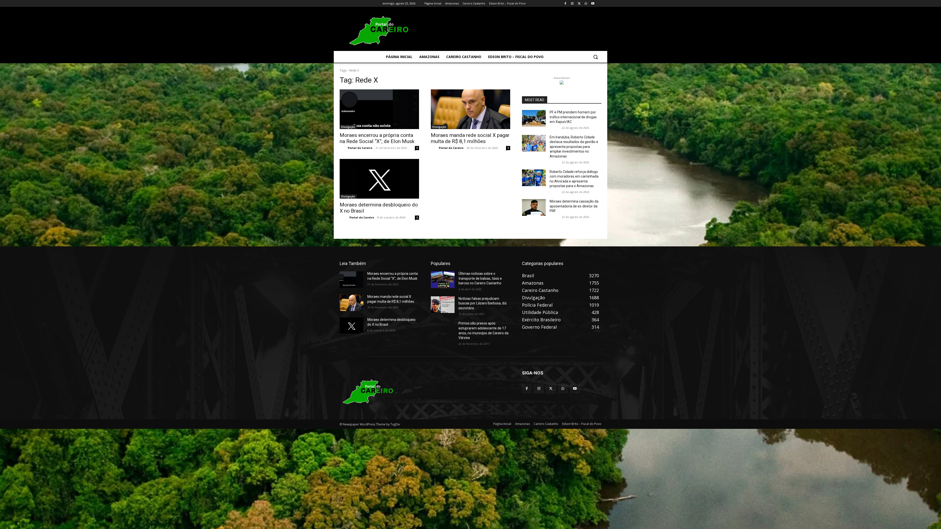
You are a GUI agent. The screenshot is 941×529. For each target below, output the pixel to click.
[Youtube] (592, 3)
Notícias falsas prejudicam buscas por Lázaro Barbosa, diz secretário (482, 303)
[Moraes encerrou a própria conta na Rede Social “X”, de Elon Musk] (379, 109)
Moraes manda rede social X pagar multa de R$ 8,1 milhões (470, 138)
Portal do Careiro (360, 148)
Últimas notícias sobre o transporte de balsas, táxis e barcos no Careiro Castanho (480, 278)
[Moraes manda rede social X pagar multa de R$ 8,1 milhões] (470, 109)
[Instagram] (572, 3)
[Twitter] (579, 3)
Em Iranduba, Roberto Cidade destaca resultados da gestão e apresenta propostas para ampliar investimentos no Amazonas (574, 146)
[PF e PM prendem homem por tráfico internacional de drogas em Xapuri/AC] (534, 118)
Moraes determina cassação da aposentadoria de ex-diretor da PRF (574, 206)
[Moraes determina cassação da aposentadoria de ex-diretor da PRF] (534, 207)
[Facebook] (565, 3)
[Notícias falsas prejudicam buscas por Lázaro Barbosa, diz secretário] (443, 304)
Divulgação (348, 127)
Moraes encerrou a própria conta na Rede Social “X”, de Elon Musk (377, 138)
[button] (595, 57)
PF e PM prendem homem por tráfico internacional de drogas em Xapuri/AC (573, 117)
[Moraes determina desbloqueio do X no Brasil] (379, 179)
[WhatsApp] (586, 3)
